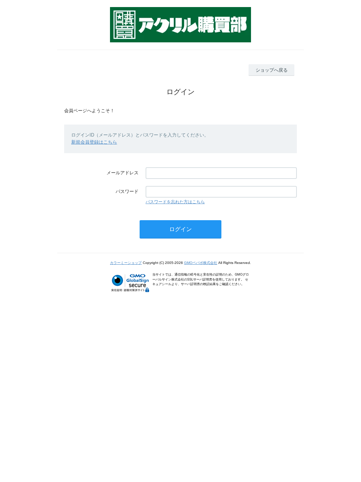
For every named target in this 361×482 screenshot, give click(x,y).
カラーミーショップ (126, 263)
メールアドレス (122, 172)
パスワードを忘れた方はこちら (175, 201)
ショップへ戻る (272, 70)
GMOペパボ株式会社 (200, 263)
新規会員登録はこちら (94, 142)
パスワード (127, 191)
